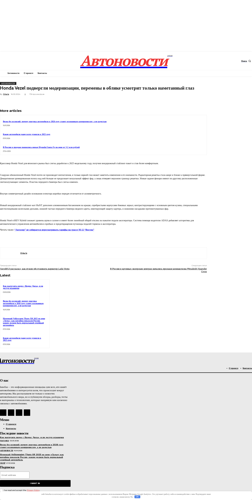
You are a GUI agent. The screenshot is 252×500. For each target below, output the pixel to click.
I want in (35, 483)
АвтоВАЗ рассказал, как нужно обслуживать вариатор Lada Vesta (34, 268)
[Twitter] (170, 101)
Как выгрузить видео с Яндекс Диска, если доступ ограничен (23, 287)
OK (137, 497)
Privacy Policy (33, 490)
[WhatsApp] (191, 101)
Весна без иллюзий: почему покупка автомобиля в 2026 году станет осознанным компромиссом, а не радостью (55, 121)
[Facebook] (159, 101)
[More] (202, 101)
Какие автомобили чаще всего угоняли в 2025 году (26, 134)
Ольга (6, 94)
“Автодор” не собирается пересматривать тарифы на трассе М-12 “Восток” (54, 230)
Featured (4, 441)
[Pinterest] (181, 101)
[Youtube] (27, 412)
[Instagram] (11, 412)
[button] (246, 61)
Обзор (2, 463)
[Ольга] (10, 253)
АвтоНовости (8, 83)
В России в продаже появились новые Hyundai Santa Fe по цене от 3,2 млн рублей (41, 147)
